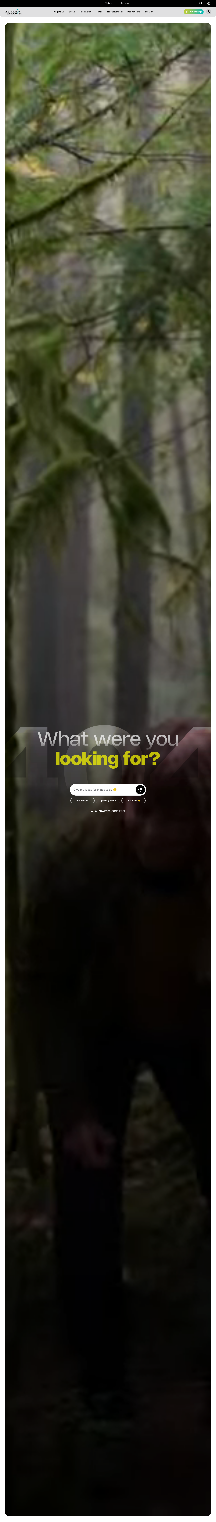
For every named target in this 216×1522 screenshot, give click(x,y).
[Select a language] (209, 3)
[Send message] (140, 789)
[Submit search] (201, 3)
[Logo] (13, 11)
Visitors (109, 3)
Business (124, 3)
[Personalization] (208, 11)
